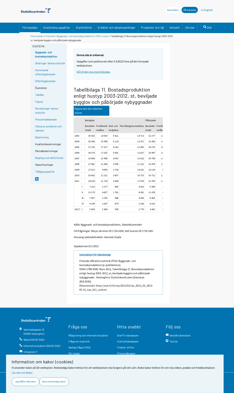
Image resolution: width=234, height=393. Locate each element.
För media (74, 353)
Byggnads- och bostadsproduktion (75, 36)
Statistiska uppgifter (56, 27)
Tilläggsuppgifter (45, 171)
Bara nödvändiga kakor (54, 381)
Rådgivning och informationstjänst (88, 335)
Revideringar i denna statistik (46, 110)
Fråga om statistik (79, 341)
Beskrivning (42, 137)
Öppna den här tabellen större (88, 110)
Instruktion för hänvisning (94, 254)
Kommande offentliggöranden (45, 72)
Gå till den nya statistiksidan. (93, 72)
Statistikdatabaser (128, 341)
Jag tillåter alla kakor (25, 381)
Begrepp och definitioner (49, 157)
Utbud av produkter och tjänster (48, 128)
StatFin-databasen (128, 335)
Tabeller (39, 94)
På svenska (189, 10)
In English (207, 10)
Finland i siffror (125, 347)
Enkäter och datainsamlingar (116, 27)
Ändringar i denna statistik (50, 63)
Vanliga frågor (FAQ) (79, 347)
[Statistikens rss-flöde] (50, 180)
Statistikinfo (84, 27)
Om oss (189, 27)
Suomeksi (172, 10)
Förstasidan (30, 27)
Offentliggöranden (45, 81)
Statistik (50, 36)
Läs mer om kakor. (22, 372)
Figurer (39, 101)
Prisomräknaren (126, 353)
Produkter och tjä (152, 27)
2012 (98, 36)
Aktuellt (174, 27)
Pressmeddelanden (46, 119)
